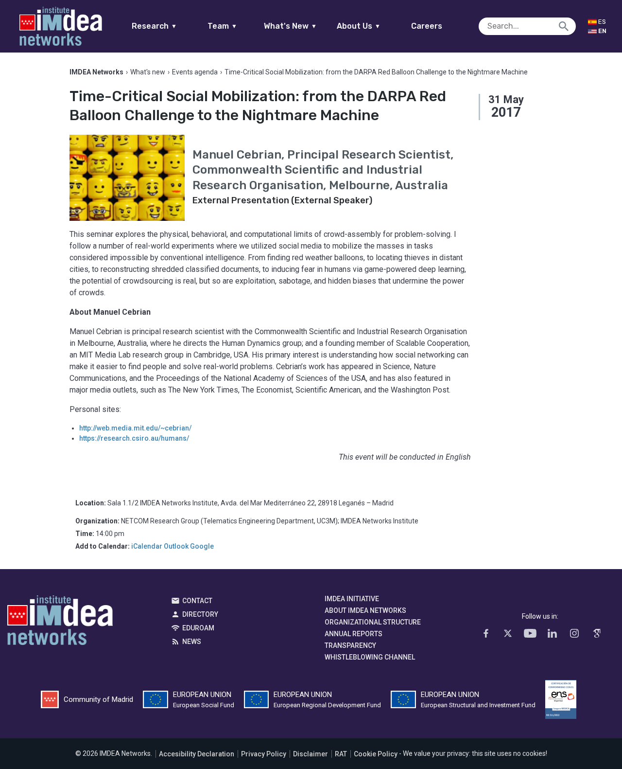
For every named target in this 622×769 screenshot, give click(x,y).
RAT (341, 754)
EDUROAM (198, 628)
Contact (197, 601)
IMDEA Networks (60, 622)
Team (222, 26)
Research (154, 26)
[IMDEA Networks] (60, 26)
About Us (358, 26)
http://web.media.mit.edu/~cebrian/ (135, 428)
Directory (200, 614)
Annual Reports (353, 634)
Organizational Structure (373, 622)
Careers (426, 26)
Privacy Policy (263, 754)
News (191, 641)
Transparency (350, 645)
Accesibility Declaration (196, 754)
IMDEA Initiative (352, 599)
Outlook (176, 546)
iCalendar (146, 546)
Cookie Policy (375, 754)
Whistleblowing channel (370, 657)
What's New (290, 26)
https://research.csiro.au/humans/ (134, 438)
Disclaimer (310, 754)
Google (202, 546)
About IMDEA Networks (365, 610)
